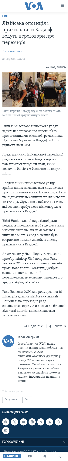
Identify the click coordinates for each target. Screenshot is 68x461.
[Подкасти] (58, 422)
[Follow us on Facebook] (5, 422)
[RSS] (49, 422)
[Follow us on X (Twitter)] (14, 422)
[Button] (56, 67)
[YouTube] (30, 456)
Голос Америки (12, 51)
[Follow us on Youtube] (23, 422)
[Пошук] (59, 456)
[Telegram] (44, 456)
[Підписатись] (5, 430)
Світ (5, 16)
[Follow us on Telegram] (40, 422)
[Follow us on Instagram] (32, 422)
